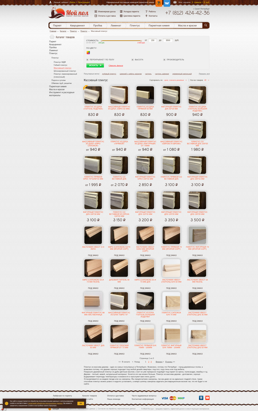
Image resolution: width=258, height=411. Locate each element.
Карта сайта (87, 399)
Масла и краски (187, 25)
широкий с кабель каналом (131, 74)
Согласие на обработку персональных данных (117, 409)
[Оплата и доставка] (173, 397)
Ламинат (116, 25)
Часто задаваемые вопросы (144, 396)
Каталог (63, 31)
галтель (148, 74)
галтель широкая (162, 74)
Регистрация (83, 2)
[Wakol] (166, 2)
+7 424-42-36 (187, 13)
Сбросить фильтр (116, 66)
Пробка (97, 25)
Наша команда (113, 399)
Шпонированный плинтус (65, 71)
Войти (72, 2)
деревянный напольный (182, 74)
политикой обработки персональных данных (45, 403)
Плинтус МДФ (60, 62)
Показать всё (204, 74)
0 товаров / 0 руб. (201, 2)
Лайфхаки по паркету (62, 396)
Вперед (159, 362)
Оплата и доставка (115, 396)
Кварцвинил (77, 25)
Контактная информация (143, 399)
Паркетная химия (159, 25)
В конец (168, 362)
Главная (53, 31)
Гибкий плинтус (60, 65)
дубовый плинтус (109, 74)
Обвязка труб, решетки (61, 83)
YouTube (207, 398)
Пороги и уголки (58, 80)
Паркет (57, 25)
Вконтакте (201, 398)
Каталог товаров (89, 396)
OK (81, 403)
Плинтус (135, 25)
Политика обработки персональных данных (77, 409)
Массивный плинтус (62, 68)
